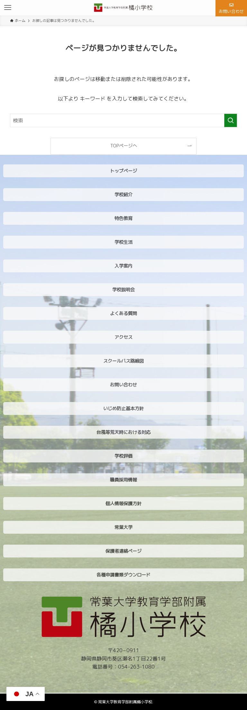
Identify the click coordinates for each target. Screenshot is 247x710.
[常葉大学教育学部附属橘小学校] (123, 7)
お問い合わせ (231, 11)
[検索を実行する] (230, 120)
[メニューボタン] (7, 7)
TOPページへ (123, 146)
